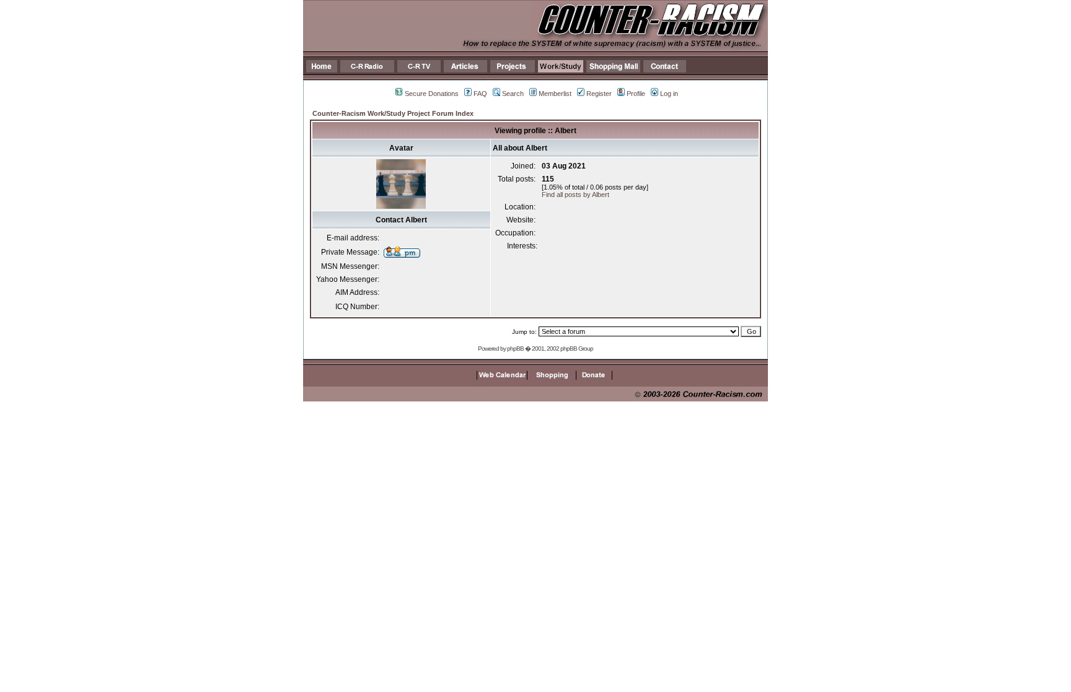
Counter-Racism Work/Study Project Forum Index (393, 113)
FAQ (480, 93)
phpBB (515, 348)
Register (599, 93)
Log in (669, 93)
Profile (636, 93)
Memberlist (555, 93)
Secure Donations (432, 93)
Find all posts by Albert (575, 194)
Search (513, 93)
